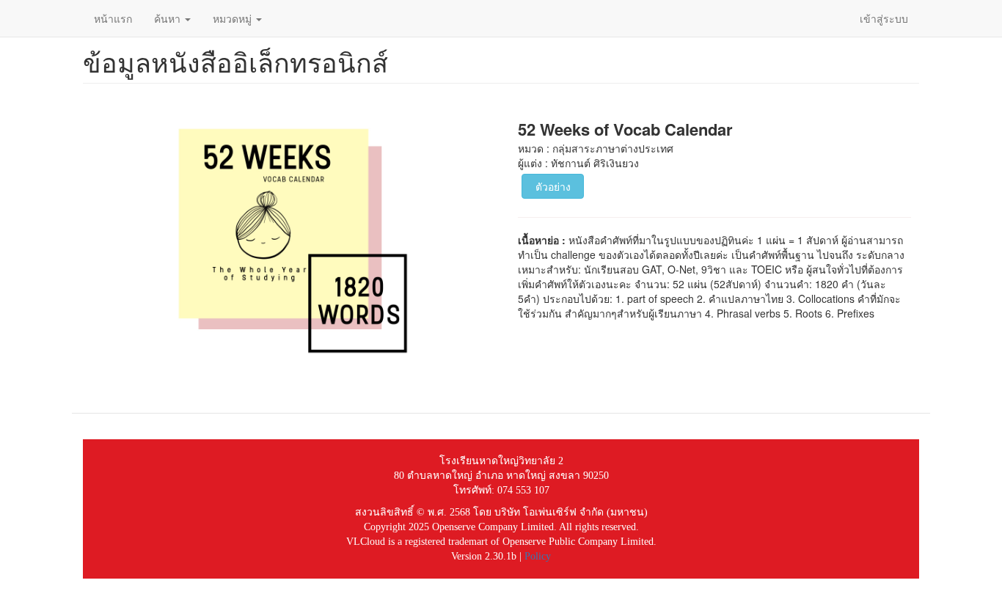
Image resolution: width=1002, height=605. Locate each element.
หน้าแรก (113, 18)
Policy (537, 556)
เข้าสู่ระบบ (884, 18)
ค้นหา (168, 18)
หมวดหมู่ (234, 18)
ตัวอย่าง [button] (553, 186)
